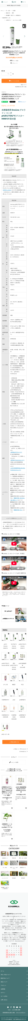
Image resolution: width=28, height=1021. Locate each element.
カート (24, 2)
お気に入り (15, 63)
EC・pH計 (8, 10)
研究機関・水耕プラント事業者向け (13, 15)
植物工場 (8, 13)
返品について (23, 84)
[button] (25, 36)
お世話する (8, 20)
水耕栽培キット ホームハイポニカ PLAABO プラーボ (7, 825)
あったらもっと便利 (17, 20)
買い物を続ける (23, 751)
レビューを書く (15, 762)
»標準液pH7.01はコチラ (16, 452)
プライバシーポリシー (20, 1012)
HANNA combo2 (7, 190)
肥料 (13, 13)
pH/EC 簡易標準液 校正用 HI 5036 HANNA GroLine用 (21, 789)
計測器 (14, 10)
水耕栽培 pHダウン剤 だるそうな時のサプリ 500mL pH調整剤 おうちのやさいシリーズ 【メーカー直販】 (7, 791)
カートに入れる (15, 81)
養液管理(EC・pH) (6, 17)
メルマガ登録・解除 (16, 1009)
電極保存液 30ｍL (18, 510)
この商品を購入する (14, 742)
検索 (15, 2)
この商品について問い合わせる (19, 749)
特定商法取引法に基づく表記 (9, 1012)
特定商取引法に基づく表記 (20, 86)
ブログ (9, 1009)
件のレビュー (22, 101)
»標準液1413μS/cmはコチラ (17, 460)
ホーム (2, 10)
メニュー (5, 2)
